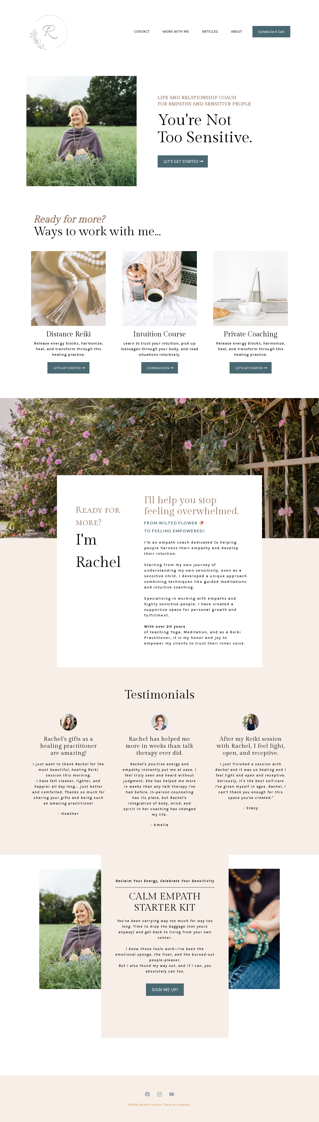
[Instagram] (159, 1094)
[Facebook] (147, 1094)
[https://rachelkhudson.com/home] (49, 31)
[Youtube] (172, 1094)
